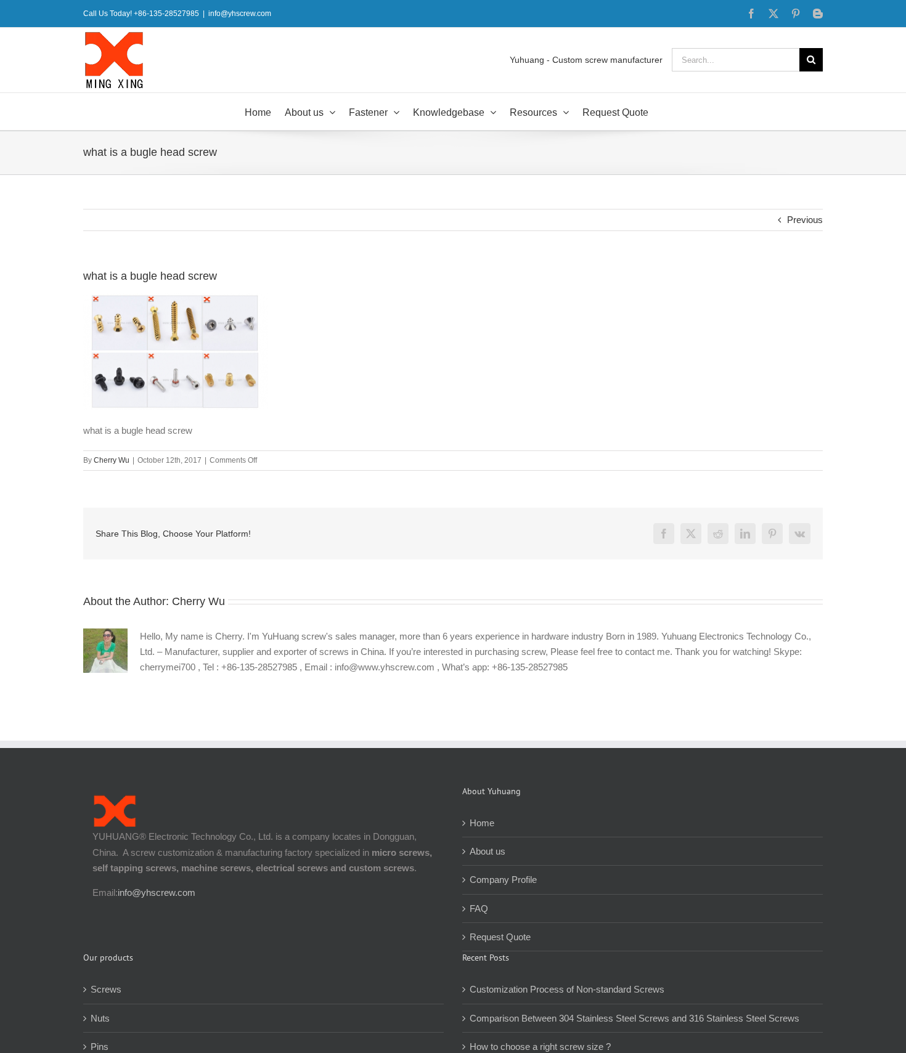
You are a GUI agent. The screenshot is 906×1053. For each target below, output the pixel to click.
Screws (106, 989)
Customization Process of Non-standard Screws (568, 989)
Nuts (100, 1018)
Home (482, 823)
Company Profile (503, 879)
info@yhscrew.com (239, 13)
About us (487, 851)
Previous (805, 219)
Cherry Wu (111, 460)
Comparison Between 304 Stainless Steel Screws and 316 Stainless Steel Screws (634, 1018)
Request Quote (500, 937)
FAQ (479, 908)
